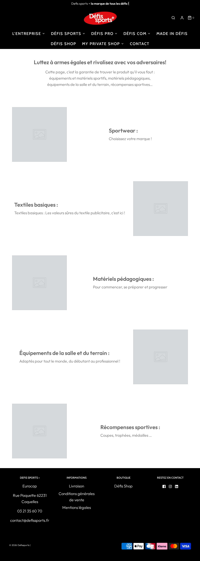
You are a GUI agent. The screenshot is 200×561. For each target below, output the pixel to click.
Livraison (76, 486)
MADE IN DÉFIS (172, 33)
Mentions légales (76, 507)
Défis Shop (63, 43)
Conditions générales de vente (77, 496)
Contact (139, 43)
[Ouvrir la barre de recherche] (173, 17)
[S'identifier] (182, 18)
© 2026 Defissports (19, 545)
